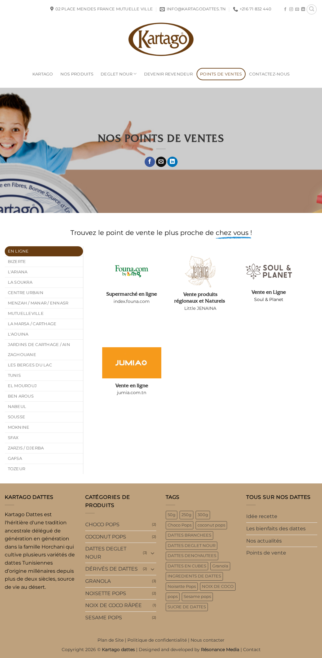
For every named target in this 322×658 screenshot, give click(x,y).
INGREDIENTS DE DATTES (194, 576)
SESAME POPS (103, 618)
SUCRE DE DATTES (187, 607)
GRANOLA (98, 581)
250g (186, 514)
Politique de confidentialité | (159, 640)
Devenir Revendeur (168, 74)
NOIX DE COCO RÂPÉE (113, 605)
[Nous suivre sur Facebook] (285, 9)
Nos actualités (264, 541)
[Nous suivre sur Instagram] (291, 9)
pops (173, 596)
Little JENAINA (200, 308)
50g (171, 514)
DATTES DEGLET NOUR (105, 553)
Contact (252, 649)
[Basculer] (152, 553)
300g (202, 514)
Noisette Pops (182, 586)
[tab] (44, 251)
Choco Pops (180, 525)
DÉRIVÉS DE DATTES (111, 569)
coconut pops (211, 525)
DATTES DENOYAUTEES (192, 555)
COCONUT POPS (105, 537)
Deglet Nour (116, 74)
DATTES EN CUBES (187, 566)
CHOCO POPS (102, 524)
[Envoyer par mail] (161, 162)
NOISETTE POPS (105, 593)
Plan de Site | (112, 640)
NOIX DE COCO (218, 586)
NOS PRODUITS (76, 74)
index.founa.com (132, 301)
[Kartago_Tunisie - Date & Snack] (161, 39)
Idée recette (261, 516)
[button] (312, 9)
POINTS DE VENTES (221, 74)
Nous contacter (208, 640)
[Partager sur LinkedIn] (172, 162)
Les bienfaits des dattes (276, 529)
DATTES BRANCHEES (189, 535)
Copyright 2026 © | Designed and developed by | (152, 649)
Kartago (42, 74)
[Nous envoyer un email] (297, 9)
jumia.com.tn (131, 392)
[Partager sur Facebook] (149, 162)
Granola (220, 566)
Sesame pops (197, 596)
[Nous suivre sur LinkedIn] (303, 9)
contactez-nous (269, 74)
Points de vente (266, 553)
